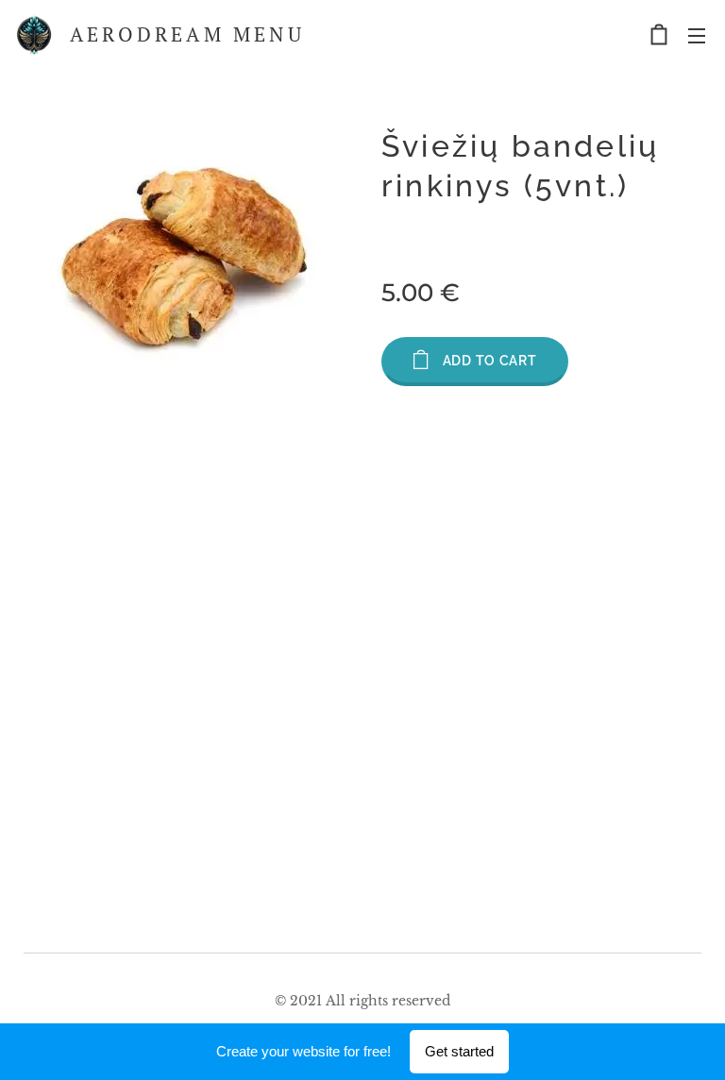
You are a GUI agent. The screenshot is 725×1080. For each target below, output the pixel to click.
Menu (697, 35)
